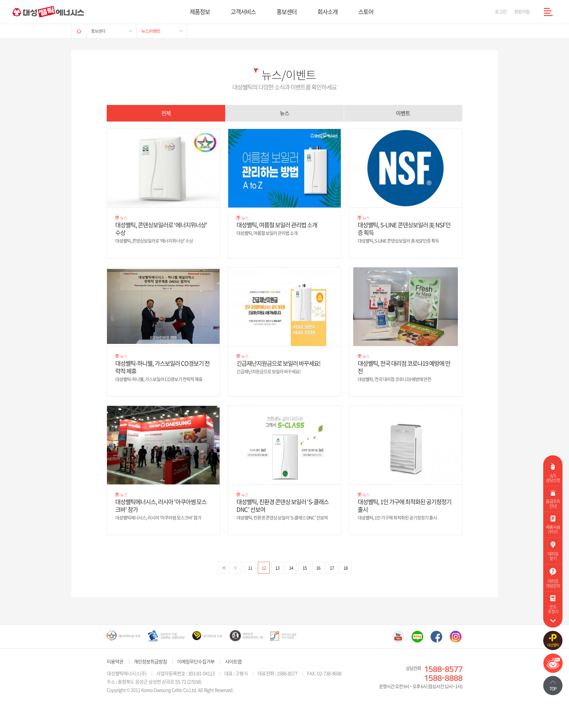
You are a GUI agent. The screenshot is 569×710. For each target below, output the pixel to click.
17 (332, 568)
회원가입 (522, 11)
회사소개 (327, 11)
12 (264, 568)
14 (291, 568)
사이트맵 (233, 661)
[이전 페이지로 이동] (235, 568)
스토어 (365, 11)
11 (250, 568)
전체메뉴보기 (548, 12)
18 (345, 568)
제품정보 (200, 11)
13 (277, 568)
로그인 (500, 11)
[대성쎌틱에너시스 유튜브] (398, 636)
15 (305, 568)
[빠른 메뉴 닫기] (552, 621)
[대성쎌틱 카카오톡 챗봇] (553, 670)
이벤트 (403, 113)
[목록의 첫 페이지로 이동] (224, 568)
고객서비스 (243, 11)
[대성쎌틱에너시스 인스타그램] (455, 636)
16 (318, 568)
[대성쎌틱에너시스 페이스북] (436, 636)
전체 (166, 113)
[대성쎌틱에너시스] (48, 11)
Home (78, 31)
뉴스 (284, 113)
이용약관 (115, 661)
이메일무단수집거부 (196, 661)
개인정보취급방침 (150, 661)
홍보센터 (286, 11)
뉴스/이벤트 (150, 31)
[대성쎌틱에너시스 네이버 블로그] (417, 636)
